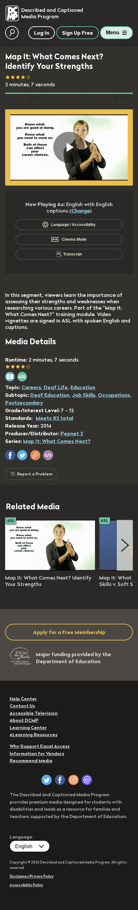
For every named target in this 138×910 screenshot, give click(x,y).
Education (82, 387)
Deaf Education (49, 395)
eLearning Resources (33, 735)
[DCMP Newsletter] (87, 780)
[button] (10, 455)
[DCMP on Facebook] (60, 780)
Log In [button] (41, 32)
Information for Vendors (37, 753)
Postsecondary (24, 402)
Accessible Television (34, 713)
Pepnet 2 (71, 433)
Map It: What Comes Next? (57, 441)
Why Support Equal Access (40, 746)
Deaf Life (56, 387)
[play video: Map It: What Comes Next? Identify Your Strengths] (50, 568)
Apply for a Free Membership (69, 632)
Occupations (114, 395)
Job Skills (83, 395)
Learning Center (28, 728)
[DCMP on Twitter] (46, 780)
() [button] (80, 210)
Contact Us (22, 706)
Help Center (23, 699)
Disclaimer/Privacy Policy (32, 876)
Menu (112, 32)
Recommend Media (31, 761)
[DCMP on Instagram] (73, 780)
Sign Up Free (77, 32)
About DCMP (24, 720)
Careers (31, 387)
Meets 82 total (54, 418)
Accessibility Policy (26, 885)
